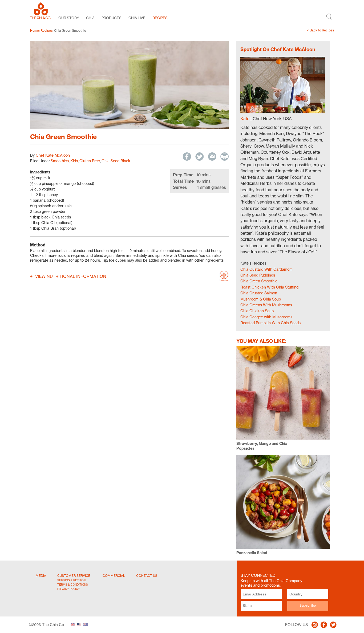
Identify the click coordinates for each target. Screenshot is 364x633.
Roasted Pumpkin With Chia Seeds (270, 322)
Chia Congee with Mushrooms (266, 317)
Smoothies (60, 161)
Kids (74, 161)
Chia (90, 18)
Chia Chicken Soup (257, 311)
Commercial (114, 576)
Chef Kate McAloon (53, 155)
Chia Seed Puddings (257, 275)
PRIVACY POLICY (68, 588)
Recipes (160, 18)
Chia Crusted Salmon (258, 293)
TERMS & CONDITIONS (72, 584)
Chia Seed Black (116, 161)
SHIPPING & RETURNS (71, 580)
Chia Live (136, 18)
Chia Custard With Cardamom (266, 269)
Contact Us (146, 576)
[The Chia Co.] (40, 10)
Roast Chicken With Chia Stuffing (269, 287)
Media (41, 576)
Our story (68, 18)
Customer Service (73, 576)
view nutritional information (70, 276)
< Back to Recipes (320, 30)
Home (34, 31)
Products (112, 18)
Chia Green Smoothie (258, 281)
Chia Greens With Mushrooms (266, 305)
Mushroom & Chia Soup (260, 299)
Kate (244, 118)
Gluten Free (89, 161)
